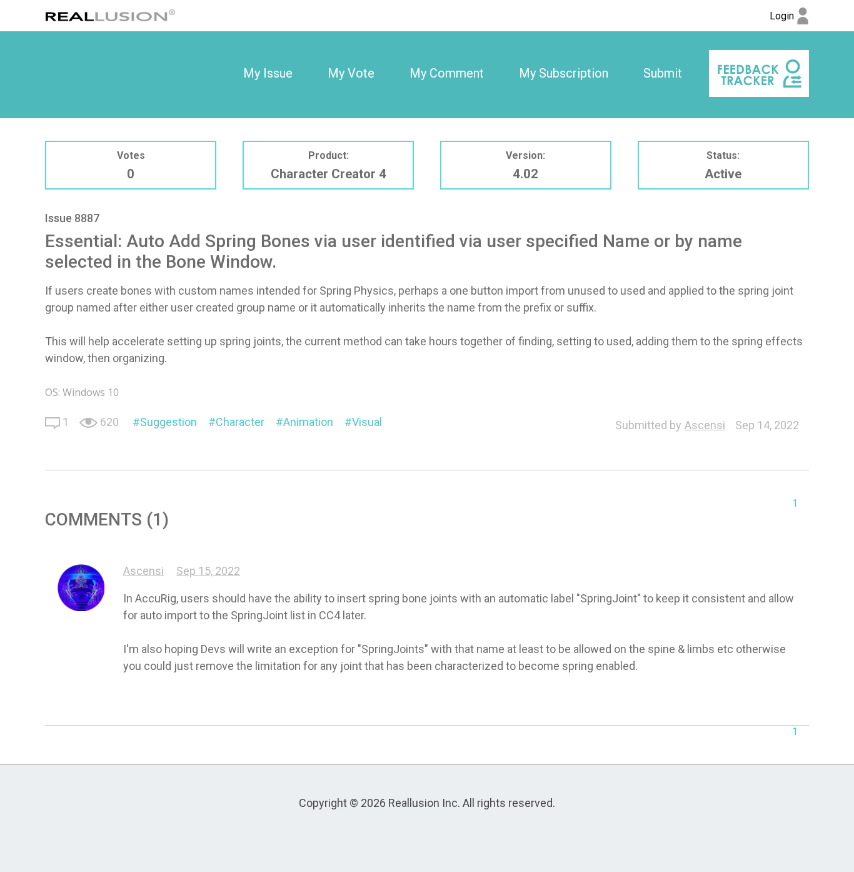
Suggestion (168, 421)
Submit (662, 73)
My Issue (268, 73)
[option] (268, 74)
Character (240, 421)
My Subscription (563, 73)
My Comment (446, 73)
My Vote (351, 73)
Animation (308, 421)
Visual (367, 421)
